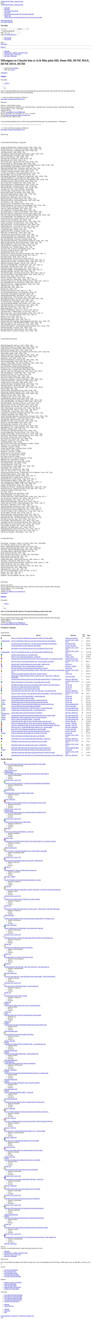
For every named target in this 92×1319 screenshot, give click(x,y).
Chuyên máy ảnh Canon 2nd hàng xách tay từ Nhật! (29, 741)
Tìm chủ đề (15, 11)
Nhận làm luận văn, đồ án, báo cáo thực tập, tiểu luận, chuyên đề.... (33, 723)
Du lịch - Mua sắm (70, 645)
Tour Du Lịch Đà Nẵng (11, 1270)
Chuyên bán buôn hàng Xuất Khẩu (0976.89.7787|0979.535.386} (33, 752)
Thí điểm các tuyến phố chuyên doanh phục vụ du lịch (29, 668)
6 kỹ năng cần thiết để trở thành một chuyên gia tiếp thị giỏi (32, 704)
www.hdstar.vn (10, 112)
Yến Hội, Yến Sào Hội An (11, 1301)
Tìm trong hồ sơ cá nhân (35, 17)
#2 (5, 608)
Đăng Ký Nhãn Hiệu (10, 1284)
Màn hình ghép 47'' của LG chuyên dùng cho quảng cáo (27, 666)
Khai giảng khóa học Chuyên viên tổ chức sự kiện (25, 689)
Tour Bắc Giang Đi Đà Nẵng (12, 1276)
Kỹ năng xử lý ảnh (70, 729)
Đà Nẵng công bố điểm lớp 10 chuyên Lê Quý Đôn (29, 733)
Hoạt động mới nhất (28, 14)
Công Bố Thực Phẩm (10, 1285)
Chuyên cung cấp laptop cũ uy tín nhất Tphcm (24, 655)
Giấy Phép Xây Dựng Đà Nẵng (13, 1295)
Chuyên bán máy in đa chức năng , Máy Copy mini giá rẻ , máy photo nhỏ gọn (33, 691)
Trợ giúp (6, 1309)
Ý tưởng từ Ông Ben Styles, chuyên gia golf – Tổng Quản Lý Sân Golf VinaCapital (31, 909)
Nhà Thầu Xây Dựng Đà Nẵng (13, 1296)
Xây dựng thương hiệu (71, 708)
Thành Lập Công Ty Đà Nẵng (13, 1282)
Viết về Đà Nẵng (70, 676)
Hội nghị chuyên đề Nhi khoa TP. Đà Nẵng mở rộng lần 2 (31, 750)
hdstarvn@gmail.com (11, 115)
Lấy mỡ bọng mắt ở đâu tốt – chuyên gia (25, 657)
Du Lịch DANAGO (10, 1271)
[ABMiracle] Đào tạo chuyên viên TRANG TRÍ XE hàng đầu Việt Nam (35, 725)
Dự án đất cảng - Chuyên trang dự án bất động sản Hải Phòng (34, 643)
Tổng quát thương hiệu (71, 704)
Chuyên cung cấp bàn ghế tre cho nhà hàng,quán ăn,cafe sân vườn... (30, 731)
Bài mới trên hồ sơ (17, 14)
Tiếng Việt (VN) (9, 1306)
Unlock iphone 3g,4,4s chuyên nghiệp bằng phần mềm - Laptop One (30, 738)
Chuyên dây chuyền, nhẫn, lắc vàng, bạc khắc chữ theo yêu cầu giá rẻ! (31, 721)
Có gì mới (7, 12)
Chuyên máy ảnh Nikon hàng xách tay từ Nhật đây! (28, 736)
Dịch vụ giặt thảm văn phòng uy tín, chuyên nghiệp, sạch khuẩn (32, 661)
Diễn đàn (7, 9)
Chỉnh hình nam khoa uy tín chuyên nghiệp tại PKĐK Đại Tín (32, 652)
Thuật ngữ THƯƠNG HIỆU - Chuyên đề (25, 719)
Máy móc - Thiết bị (70, 666)
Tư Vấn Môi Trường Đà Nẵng (13, 1300)
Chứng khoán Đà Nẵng (72, 748)
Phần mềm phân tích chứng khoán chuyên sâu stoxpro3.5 (31, 748)
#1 (5, 88)
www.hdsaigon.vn (20, 112)
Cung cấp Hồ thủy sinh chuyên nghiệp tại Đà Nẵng (25, 706)
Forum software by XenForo (17, 1316)
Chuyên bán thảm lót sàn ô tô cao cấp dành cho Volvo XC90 (32, 648)
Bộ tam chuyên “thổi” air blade (22, 698)
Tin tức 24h (68, 668)
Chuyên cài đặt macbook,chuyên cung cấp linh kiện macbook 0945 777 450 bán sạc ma (36, 679)
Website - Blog (69, 657)
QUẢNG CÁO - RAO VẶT (12, 780)
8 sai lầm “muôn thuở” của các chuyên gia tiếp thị (28, 717)
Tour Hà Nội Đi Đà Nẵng (11, 1275)
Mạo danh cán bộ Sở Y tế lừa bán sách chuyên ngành (29, 702)
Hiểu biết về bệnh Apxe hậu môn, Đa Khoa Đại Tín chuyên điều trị (33, 641)
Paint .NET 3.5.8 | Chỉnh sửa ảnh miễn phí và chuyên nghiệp (28, 729)
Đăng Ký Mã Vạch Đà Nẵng (12, 1287)
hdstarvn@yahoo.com (24, 115)
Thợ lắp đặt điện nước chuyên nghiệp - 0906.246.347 (30, 664)
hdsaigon (15, 68)
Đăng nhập (4, 44)
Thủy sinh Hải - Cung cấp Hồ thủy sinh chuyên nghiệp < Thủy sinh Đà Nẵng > (37, 693)
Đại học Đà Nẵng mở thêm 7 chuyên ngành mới (28, 696)
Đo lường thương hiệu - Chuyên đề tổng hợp (28, 710)
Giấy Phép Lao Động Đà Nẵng (13, 1298)
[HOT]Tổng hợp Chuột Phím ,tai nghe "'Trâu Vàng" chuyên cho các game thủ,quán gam (32, 889)
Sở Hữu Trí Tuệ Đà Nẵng (11, 1289)
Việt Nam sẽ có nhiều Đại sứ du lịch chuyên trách (25, 687)
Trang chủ (7, 7)
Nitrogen (6, 1304)
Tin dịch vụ (68, 664)
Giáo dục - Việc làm (71, 723)
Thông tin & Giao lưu (71, 638)
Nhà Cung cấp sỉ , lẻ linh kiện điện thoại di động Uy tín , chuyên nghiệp (31, 727)
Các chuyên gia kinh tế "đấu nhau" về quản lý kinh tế (29, 674)
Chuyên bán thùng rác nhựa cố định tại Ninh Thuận (26, 645)
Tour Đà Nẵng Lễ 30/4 (10, 1273)
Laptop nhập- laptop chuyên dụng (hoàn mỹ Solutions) (26, 713)
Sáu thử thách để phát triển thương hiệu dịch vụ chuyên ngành (33, 715)
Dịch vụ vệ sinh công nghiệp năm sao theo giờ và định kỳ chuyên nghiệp (32, 638)
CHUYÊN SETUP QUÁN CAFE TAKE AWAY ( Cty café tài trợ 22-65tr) (37, 659)
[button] (2, 3)
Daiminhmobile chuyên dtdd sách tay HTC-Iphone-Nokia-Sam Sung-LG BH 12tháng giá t (37, 755)
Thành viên (7, 16)
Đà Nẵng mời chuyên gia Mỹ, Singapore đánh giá (29, 700)
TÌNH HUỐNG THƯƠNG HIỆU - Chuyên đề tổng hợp (31, 708)
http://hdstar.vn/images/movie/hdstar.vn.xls (13, 99)
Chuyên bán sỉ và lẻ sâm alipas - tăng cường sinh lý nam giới (30, 682)
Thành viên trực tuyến (10, 17)
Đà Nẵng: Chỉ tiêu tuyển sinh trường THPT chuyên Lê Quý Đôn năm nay (35, 685)
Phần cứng (68, 655)
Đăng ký (3, 47)
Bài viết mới (7, 11)
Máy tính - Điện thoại (71, 679)
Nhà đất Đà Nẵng (70, 643)
